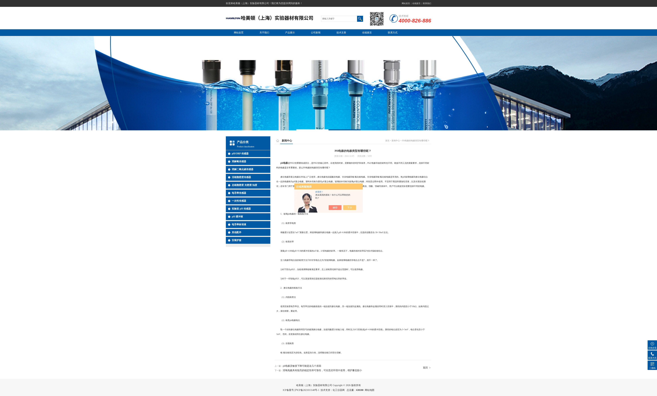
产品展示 (290, 32)
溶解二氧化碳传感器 (242, 169)
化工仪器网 (339, 390)
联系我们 (427, 3)
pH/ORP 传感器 (240, 153)
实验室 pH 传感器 (241, 208)
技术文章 (341, 32)
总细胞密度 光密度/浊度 (244, 185)
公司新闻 (315, 32)
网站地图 (369, 390)
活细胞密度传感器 (241, 177)
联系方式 (392, 32)
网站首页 (406, 3)
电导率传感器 (239, 193)
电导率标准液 (239, 224)
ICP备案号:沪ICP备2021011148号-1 (301, 390)
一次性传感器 (239, 201)
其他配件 (236, 232)
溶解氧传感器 (239, 161)
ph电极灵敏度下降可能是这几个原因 (302, 366)
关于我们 (264, 32)
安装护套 (236, 240)
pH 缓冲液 (237, 216)
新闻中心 (396, 140)
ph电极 (284, 163)
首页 (387, 140)
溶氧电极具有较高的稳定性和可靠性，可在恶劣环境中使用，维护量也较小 (322, 370)
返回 (425, 367)
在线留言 (416, 3)
